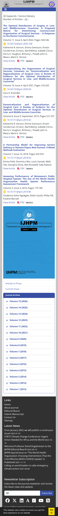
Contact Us (10, 417)
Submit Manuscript (14, 414)
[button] (31, 513)
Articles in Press (14, 283)
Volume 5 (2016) (18, 364)
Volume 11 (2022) (19, 326)
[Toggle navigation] (28, 9)
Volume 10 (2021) (19, 332)
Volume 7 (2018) (18, 351)
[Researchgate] (34, 501)
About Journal (11, 407)
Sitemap (8, 420)
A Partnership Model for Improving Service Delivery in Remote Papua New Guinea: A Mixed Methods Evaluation (29, 147)
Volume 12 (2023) (19, 320)
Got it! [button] (51, 511)
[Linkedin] (21, 501)
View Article (9, 60)
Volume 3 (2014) (18, 376)
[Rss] (48, 501)
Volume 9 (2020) (18, 339)
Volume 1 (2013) (18, 389)
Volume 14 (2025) (19, 307)
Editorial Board (12, 410)
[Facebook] (7, 501)
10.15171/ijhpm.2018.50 (19, 157)
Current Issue (12, 288)
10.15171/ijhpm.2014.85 (19, 191)
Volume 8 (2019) (18, 345)
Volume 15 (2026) (19, 301)
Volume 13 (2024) (19, 313)
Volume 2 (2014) (18, 383)
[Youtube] (41, 501)
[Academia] (27, 501)
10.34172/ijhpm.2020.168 (19, 43)
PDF (26, 60)
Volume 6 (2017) (18, 357)
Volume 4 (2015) (18, 370)
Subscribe (47, 493)
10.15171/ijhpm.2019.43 (19, 119)
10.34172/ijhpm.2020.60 (19, 89)
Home (7, 404)
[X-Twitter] (14, 501)
